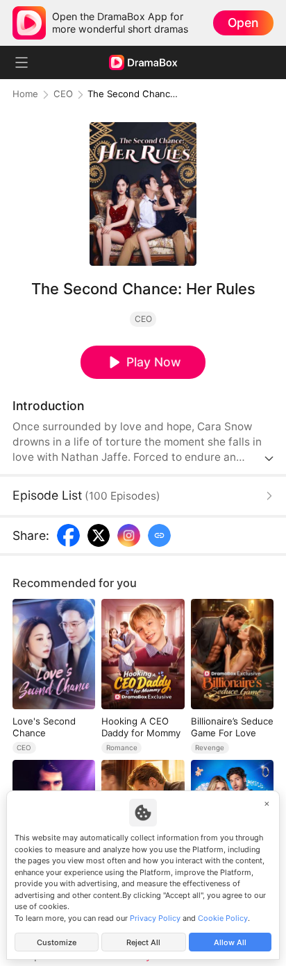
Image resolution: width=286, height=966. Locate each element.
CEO (63, 94)
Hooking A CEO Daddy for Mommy (140, 726)
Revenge (209, 747)
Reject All (143, 942)
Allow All (230, 942)
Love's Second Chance (44, 726)
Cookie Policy (223, 918)
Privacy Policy (155, 918)
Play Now (153, 362)
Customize (56, 942)
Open (243, 22)
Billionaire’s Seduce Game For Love (232, 726)
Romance (121, 747)
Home (25, 94)
